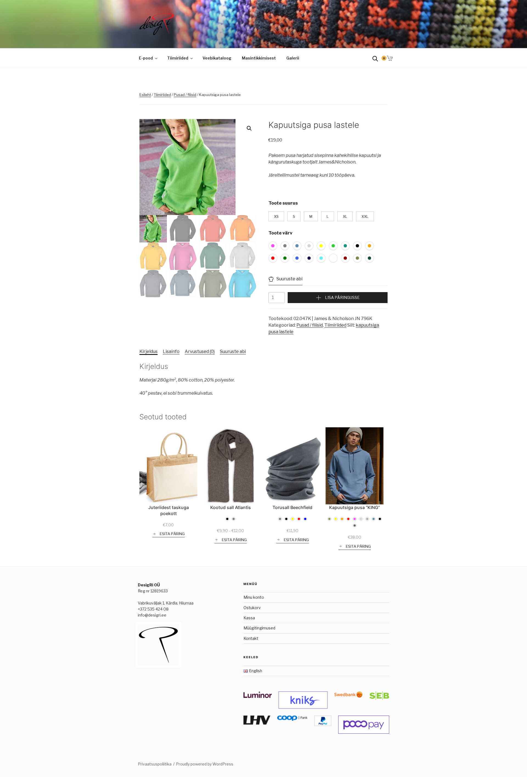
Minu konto (253, 597)
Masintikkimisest (259, 58)
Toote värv (280, 233)
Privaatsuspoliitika (155, 764)
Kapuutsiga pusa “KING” (354, 507)
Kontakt (250, 638)
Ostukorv (252, 607)
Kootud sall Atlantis (230, 507)
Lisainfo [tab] (171, 351)
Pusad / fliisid (185, 94)
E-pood (146, 58)
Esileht (145, 94)
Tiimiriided (177, 58)
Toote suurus (283, 203)
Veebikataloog (217, 58)
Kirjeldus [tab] (148, 351)
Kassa (249, 617)
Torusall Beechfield (292, 507)
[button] (249, 128)
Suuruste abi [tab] (233, 351)
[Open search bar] (375, 58)
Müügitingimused (259, 628)
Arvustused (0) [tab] (200, 351)
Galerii (292, 58)
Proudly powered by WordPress (204, 764)
